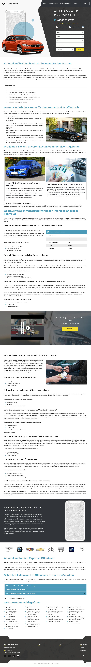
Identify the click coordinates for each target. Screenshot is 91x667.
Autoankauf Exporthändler (54, 621)
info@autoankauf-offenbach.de (12, 652)
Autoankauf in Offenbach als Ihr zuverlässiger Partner (21, 90)
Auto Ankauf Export (52, 606)
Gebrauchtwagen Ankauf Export (55, 611)
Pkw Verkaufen (72, 614)
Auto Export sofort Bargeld (33, 623)
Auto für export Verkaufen (75, 606)
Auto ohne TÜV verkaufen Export (77, 609)
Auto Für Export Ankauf (53, 612)
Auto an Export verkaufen (75, 616)
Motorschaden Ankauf (65, 3)
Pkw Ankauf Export (31, 614)
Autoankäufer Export (32, 616)
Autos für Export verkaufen (33, 611)
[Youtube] (18, 656)
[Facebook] (5, 656)
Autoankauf (8, 607)
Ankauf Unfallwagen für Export (76, 611)
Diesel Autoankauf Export (33, 626)
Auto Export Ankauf (10, 616)
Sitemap (82, 655)
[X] (9, 656)
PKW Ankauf (9, 606)
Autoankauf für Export (11, 609)
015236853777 (65, 20)
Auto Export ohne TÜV (53, 616)
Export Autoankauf (52, 609)
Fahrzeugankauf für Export (33, 619)
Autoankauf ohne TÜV (32, 621)
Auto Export (30, 607)
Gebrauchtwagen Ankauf (32, 612)
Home (44, 3)
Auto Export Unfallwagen (12, 621)
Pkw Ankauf (51, 614)
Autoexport (29, 618)
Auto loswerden (9, 628)
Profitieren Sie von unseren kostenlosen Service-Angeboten (22, 94)
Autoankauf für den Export (12, 626)
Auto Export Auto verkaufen (12, 623)
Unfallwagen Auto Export (54, 618)
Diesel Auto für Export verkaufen (55, 619)
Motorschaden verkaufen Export (55, 607)
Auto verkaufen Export (11, 611)
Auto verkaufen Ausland (11, 624)
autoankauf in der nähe (74, 623)
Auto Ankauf (9, 614)
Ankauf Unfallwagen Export (33, 624)
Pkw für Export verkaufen (75, 619)
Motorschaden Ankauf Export (34, 609)
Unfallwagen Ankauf (53, 3)
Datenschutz (83, 650)
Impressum (82, 652)
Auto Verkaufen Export (32, 606)
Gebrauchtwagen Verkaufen (75, 612)
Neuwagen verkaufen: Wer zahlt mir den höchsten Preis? (21, 99)
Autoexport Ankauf (73, 621)
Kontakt (75, 3)
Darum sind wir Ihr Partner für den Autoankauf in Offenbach (22, 92)
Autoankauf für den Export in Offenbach (18, 102)
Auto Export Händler (11, 612)
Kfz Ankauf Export (10, 618)
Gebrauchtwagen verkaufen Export (77, 618)
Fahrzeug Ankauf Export (74, 607)
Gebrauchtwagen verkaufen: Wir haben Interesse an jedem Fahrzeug (24, 97)
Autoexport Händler (10, 619)
